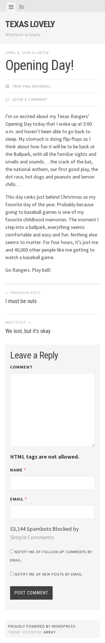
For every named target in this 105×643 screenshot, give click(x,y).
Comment (21, 367)
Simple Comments (32, 537)
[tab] (11, 7)
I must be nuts (23, 297)
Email (18, 499)
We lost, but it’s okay (27, 327)
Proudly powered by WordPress (42, 626)
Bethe (43, 52)
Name (18, 470)
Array (49, 632)
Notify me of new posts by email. (49, 574)
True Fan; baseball (31, 86)
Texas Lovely (30, 24)
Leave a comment (29, 99)
